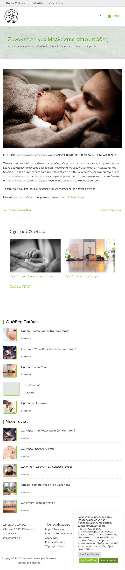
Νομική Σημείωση (55, 529)
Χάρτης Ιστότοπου (55, 546)
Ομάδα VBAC (20, 286)
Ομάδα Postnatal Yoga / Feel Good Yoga (45, 485)
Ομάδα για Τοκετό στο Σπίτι (32, 276)
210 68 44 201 (10, 533)
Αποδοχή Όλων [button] (88, 560)
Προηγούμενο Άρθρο (17, 210)
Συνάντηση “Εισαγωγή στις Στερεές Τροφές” (47, 467)
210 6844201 (37, 3)
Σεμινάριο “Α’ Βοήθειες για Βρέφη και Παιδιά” (48, 349)
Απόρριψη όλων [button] (108, 560)
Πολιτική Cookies (55, 542)
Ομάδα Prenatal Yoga (81, 276)
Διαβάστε (26, 338)
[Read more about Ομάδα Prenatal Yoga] (90, 255)
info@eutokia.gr (56, 3)
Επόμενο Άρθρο (110, 210)
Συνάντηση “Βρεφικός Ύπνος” (38, 503)
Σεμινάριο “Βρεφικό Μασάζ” (38, 449)
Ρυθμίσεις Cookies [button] (89, 554)
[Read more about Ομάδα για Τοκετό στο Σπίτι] (35, 255)
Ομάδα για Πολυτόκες (34, 403)
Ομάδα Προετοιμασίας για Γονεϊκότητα (45, 331)
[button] (100, 16)
